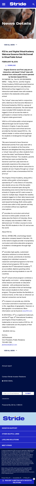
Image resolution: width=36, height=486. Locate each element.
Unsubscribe (5, 398)
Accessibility (16, 478)
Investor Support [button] (9, 428)
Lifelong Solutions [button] (10, 440)
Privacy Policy (5, 478)
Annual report (7, 366)
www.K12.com (27, 311)
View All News (9, 45)
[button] (34, 479)
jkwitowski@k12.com (9, 345)
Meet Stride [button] (7, 445)
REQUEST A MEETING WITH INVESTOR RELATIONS (18, 481)
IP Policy (25, 478)
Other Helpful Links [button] (10, 434)
